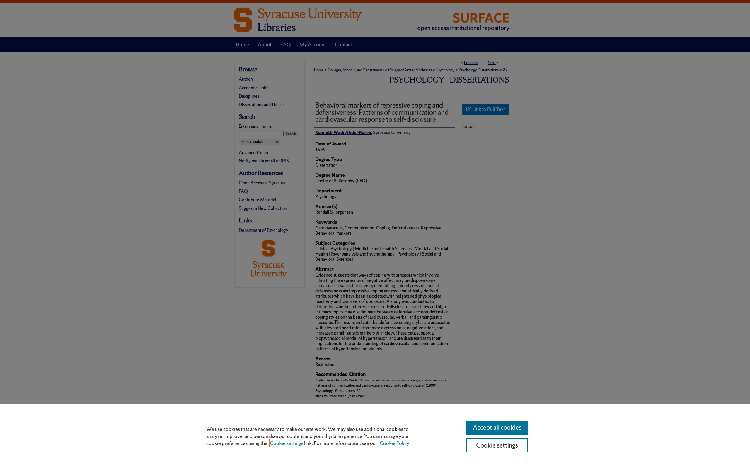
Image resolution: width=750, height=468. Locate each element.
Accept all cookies (497, 427)
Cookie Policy (394, 443)
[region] (375, 436)
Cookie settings (286, 443)
